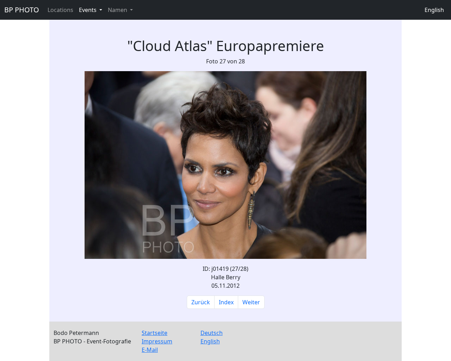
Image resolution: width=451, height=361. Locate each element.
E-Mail (150, 350)
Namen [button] (118, 10)
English (434, 10)
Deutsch (211, 333)
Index (226, 302)
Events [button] (88, 10)
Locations (60, 10)
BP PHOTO (21, 9)
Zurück (200, 302)
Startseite (154, 333)
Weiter (251, 302)
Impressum (157, 341)
